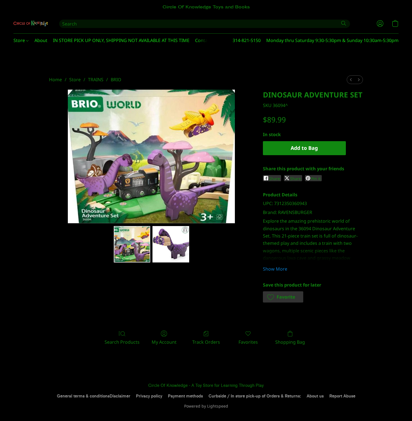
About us (315, 396)
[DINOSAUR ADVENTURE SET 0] (132, 244)
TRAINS (95, 79)
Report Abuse (342, 396)
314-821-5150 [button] (247, 40)
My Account (164, 342)
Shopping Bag (290, 342)
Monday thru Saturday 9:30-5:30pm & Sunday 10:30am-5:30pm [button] (332, 40)
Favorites (248, 342)
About (40, 40)
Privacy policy (149, 396)
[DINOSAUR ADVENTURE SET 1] (170, 244)
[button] (30, 24)
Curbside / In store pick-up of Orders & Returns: (255, 396)
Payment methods (185, 396)
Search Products (122, 342)
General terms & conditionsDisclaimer (93, 396)
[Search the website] (343, 23)
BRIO (116, 79)
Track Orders (206, 342)
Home (55, 79)
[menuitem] (351, 80)
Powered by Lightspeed (206, 406)
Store (19, 40)
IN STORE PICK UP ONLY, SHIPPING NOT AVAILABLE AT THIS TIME (121, 40)
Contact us (206, 40)
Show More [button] (275, 269)
